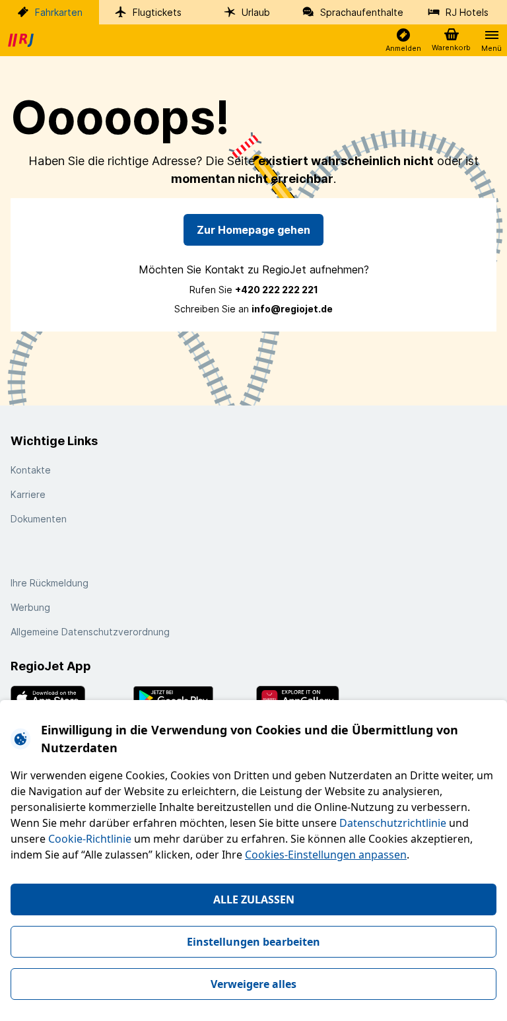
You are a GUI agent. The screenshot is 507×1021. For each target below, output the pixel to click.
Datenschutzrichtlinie (392, 823)
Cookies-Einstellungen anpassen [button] (326, 854)
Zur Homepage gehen (253, 229)
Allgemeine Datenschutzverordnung (90, 631)
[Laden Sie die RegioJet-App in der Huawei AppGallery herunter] (315, 698)
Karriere (28, 494)
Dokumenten (39, 518)
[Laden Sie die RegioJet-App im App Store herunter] (69, 698)
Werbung (30, 607)
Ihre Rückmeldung (49, 582)
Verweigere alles (253, 984)
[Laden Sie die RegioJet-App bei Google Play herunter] (192, 698)
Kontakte (31, 469)
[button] (403, 40)
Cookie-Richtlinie (89, 838)
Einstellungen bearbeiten (253, 941)
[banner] (22, 40)
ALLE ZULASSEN (253, 899)
